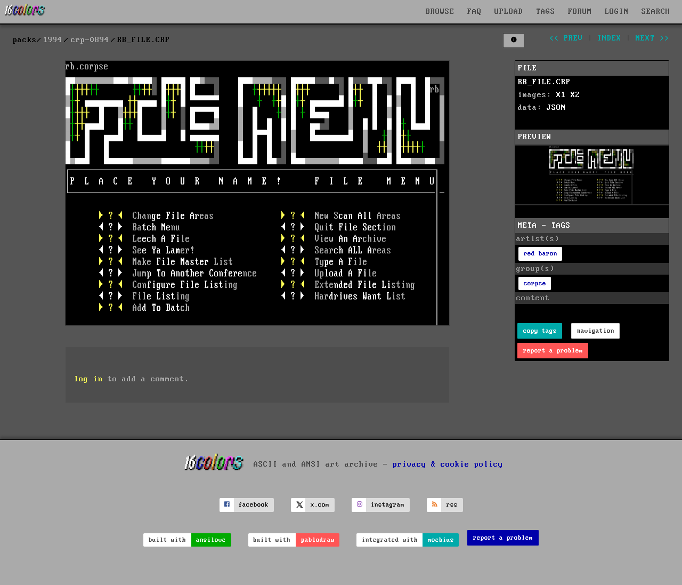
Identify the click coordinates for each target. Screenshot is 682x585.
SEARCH (656, 11)
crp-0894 (90, 40)
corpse (535, 283)
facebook (254, 504)
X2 (575, 95)
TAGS (545, 11)
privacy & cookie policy (448, 464)
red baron (540, 253)
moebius (441, 539)
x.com (320, 504)
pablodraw (318, 539)
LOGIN (617, 11)
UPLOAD (508, 11)
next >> (652, 38)
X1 (561, 95)
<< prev (566, 38)
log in (88, 379)
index (609, 38)
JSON (556, 107)
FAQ (474, 11)
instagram (387, 504)
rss (452, 504)
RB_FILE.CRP (544, 82)
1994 (52, 40)
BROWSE (440, 11)
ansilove (211, 539)
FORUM (580, 11)
